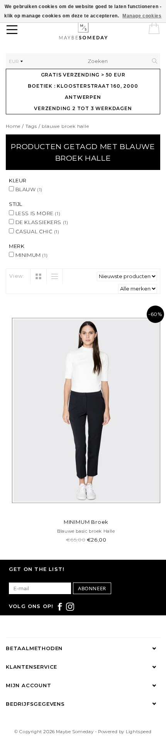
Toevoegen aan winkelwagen (86, 504)
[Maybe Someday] (96, 31)
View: (16, 276)
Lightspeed (139, 731)
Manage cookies (141, 16)
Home (13, 126)
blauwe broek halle (65, 126)
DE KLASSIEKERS (41, 222)
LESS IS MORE (37, 213)
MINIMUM (30, 255)
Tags (31, 126)
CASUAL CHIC (36, 231)
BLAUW (28, 189)
